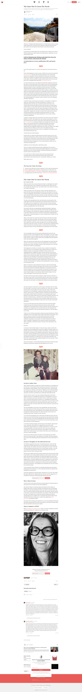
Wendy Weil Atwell (29, 621)
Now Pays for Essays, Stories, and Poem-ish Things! (40, 57)
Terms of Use (45, 672)
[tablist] (28, 591)
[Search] (68, 2)
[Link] (22, 58)
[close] (50, 655)
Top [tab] (24, 644)
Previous (27, 584)
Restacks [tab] (30, 591)
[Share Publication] (70, 2)
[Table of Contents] (1, 346)
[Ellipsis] (58, 602)
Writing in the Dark (42, 57)
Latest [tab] (27, 644)
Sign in (79, 2)
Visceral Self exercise (46, 80)
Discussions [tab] (31, 644)
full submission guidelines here (33, 508)
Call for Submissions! (30, 57)
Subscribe (74, 2)
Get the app (46, 687)
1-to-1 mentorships (29, 122)
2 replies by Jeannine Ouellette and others (33, 635)
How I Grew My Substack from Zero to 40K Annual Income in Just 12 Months (35, 648)
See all (25, 671)
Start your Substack (38, 687)
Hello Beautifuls (27, 74)
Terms (44, 685)
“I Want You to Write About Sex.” (49, 172)
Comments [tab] (26, 591)
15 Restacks (35, 577)
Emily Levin (28, 602)
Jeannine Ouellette (29, 11)
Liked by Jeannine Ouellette (30, 603)
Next (55, 584)
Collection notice (48, 685)
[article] (41, 650)
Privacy (41, 685)
